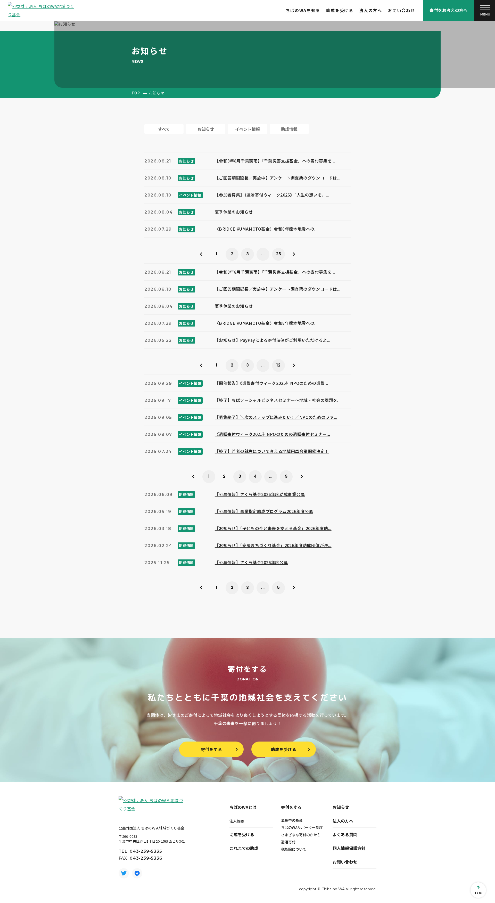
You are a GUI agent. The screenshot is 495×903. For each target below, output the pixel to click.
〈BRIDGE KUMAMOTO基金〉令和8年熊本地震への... (266, 229)
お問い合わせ (401, 10)
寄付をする (211, 749)
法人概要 (236, 821)
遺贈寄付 (288, 841)
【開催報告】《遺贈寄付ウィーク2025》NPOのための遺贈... (271, 383)
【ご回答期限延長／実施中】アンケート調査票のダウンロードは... (278, 178)
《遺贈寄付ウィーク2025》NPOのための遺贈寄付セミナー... (272, 434)
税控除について (293, 849)
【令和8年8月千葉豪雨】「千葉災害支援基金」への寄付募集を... (275, 161)
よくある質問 (345, 834)
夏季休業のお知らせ (234, 212)
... (263, 254)
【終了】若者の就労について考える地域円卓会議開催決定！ (272, 451)
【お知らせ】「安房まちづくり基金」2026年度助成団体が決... (273, 545)
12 (278, 365)
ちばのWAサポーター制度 (302, 827)
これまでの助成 (243, 848)
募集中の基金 (292, 820)
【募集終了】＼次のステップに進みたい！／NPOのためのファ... (276, 417)
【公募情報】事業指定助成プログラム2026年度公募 (264, 511)
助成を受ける (339, 10)
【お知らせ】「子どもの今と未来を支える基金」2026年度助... (273, 528)
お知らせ (341, 807)
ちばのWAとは (243, 807)
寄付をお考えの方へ (449, 10)
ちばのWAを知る (303, 10)
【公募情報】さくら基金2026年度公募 (251, 562)
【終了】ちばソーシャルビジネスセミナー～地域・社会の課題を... (278, 400)
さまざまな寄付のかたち (301, 834)
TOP (135, 92)
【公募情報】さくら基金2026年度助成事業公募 (260, 494)
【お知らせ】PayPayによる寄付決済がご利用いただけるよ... (273, 340)
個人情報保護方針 (349, 848)
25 (278, 254)
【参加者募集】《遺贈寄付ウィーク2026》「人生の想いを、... (272, 195)
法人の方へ (370, 10)
